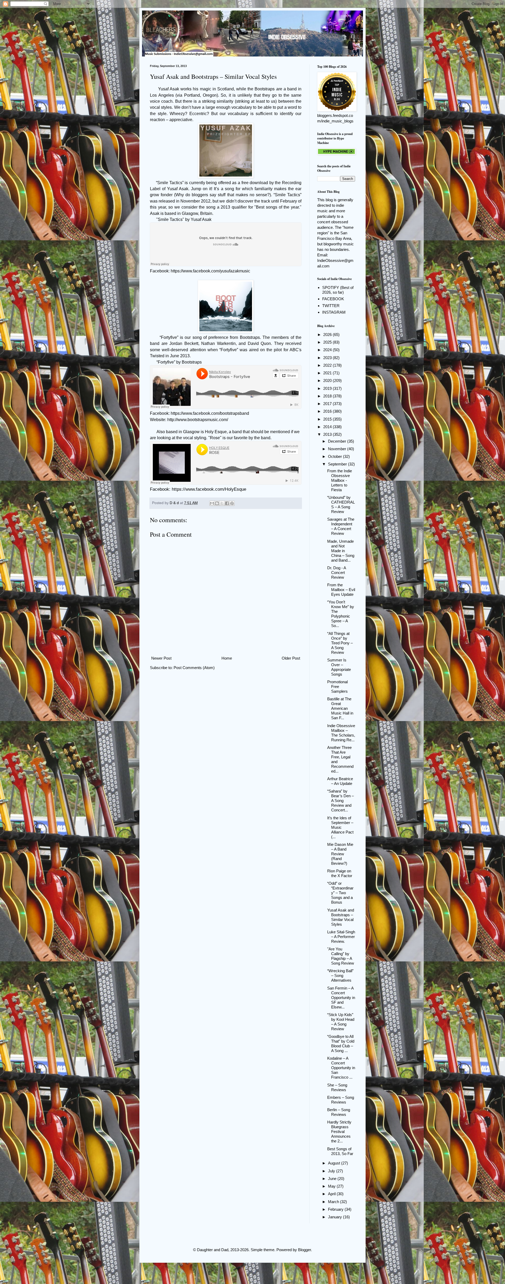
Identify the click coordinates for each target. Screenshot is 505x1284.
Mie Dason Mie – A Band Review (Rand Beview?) (340, 854)
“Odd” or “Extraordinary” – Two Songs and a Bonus (340, 892)
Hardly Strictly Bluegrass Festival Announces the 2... (339, 1131)
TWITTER (331, 305)
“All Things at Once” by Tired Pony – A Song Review (340, 643)
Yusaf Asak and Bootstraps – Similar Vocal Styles (340, 917)
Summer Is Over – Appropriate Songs (339, 667)
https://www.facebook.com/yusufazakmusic (210, 271)
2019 (328, 388)
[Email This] (212, 503)
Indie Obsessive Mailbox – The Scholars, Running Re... (341, 732)
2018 (328, 396)
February (336, 1209)
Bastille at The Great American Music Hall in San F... (340, 708)
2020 (328, 380)
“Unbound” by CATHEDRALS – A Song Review (341, 504)
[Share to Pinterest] (232, 503)
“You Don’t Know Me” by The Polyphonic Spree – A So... (340, 614)
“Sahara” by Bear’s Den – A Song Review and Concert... (340, 800)
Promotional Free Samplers (337, 686)
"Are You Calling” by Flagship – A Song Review (340, 956)
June (332, 1178)
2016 (328, 411)
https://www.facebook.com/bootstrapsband (210, 413)
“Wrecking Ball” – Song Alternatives (340, 975)
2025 (328, 342)
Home (226, 658)
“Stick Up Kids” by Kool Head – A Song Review (340, 1021)
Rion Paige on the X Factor (339, 873)
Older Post (291, 658)
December (337, 441)
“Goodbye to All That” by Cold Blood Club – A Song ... (340, 1043)
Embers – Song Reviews (340, 1099)
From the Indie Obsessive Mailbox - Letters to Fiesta (339, 480)
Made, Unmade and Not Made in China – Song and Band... (340, 550)
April (332, 1194)
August (334, 1163)
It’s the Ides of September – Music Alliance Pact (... (340, 827)
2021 (328, 373)
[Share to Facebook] (227, 503)
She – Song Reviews (337, 1087)
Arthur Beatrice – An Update (340, 781)
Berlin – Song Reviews (338, 1112)
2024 (328, 350)
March (334, 1201)
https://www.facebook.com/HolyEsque (209, 489)
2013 (328, 434)
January (335, 1217)
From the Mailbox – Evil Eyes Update (341, 590)
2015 (328, 419)
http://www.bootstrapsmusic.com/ (197, 419)
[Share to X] (222, 503)
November (337, 449)
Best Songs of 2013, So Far (340, 1151)
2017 (328, 403)
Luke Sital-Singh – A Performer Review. (341, 937)
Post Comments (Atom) (194, 667)
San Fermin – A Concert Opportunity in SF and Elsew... (341, 997)
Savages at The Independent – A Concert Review (340, 526)
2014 (328, 426)
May (332, 1186)
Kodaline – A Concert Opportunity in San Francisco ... (341, 1067)
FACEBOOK (333, 299)
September (338, 464)
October (335, 456)
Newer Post (161, 658)
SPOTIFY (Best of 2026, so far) (338, 289)
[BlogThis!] (217, 503)
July (332, 1171)
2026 (328, 334)
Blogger (304, 1249)
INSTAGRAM (334, 312)
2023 (328, 357)
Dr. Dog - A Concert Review (336, 572)
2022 (328, 365)
